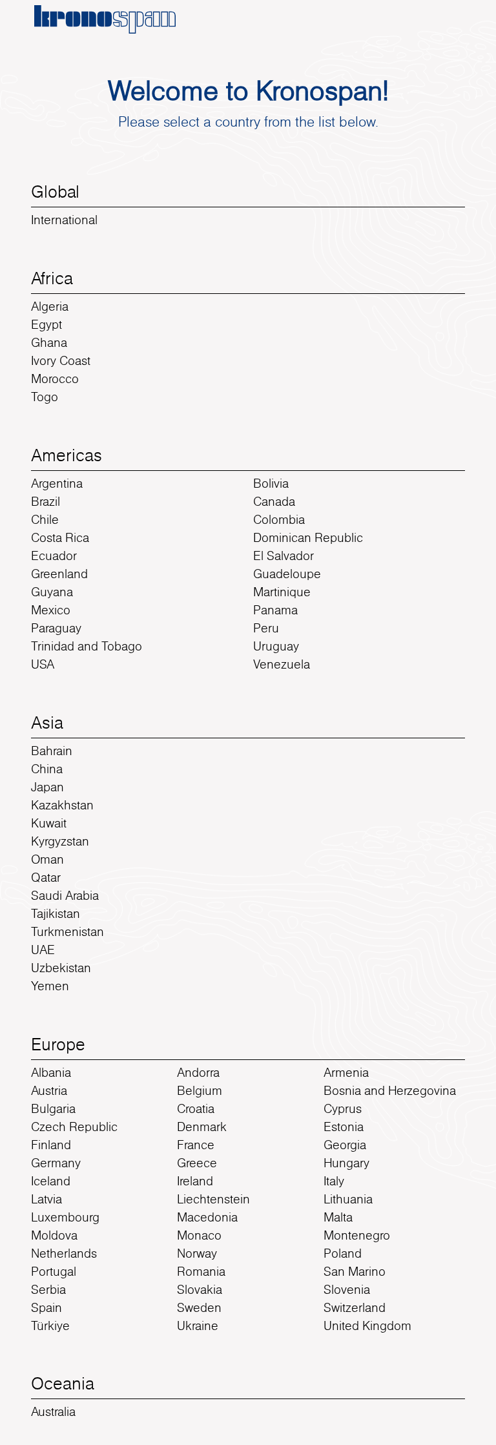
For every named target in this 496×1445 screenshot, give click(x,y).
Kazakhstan (62, 804)
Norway (197, 1253)
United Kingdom (367, 1325)
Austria (49, 1090)
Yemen (50, 985)
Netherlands (64, 1253)
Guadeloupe (287, 573)
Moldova (54, 1235)
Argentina (57, 483)
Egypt (46, 324)
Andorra (198, 1072)
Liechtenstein (213, 1198)
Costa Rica (60, 537)
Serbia (48, 1289)
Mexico (50, 609)
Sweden (199, 1307)
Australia (53, 1411)
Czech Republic (74, 1126)
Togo (44, 396)
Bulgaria (53, 1108)
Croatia (195, 1108)
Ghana (49, 342)
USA (42, 664)
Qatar (46, 877)
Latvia (46, 1198)
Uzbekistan (61, 967)
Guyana (52, 591)
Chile (45, 519)
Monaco (199, 1235)
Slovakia (199, 1289)
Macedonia (207, 1217)
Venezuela (281, 664)
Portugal (53, 1271)
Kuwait (49, 823)
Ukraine (197, 1325)
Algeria (49, 306)
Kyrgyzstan (60, 841)
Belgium (199, 1090)
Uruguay (276, 646)
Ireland (195, 1180)
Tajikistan (55, 913)
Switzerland (355, 1307)
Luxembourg (65, 1217)
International (64, 219)
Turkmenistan (67, 931)
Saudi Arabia (65, 895)
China (47, 768)
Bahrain (51, 750)
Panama (275, 609)
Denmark (202, 1126)
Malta (338, 1217)
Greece (197, 1162)
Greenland (59, 573)
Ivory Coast (60, 360)
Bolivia (271, 483)
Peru (266, 627)
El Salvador (283, 555)
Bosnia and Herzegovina (390, 1090)
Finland (51, 1144)
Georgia (345, 1144)
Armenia (346, 1072)
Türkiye (50, 1325)
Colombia (279, 519)
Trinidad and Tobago (86, 646)
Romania (201, 1271)
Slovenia (347, 1289)
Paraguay (56, 627)
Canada (274, 501)
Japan (47, 786)
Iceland (50, 1180)
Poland (343, 1253)
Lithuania (348, 1198)
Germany (56, 1162)
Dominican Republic (308, 537)
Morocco (55, 378)
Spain (46, 1307)
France (195, 1144)
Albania (51, 1072)
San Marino (355, 1271)
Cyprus (343, 1108)
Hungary (346, 1162)
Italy (334, 1180)
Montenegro (357, 1235)
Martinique (282, 591)
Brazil (45, 501)
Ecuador (54, 555)
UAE (43, 949)
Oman (47, 859)
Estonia (344, 1126)
